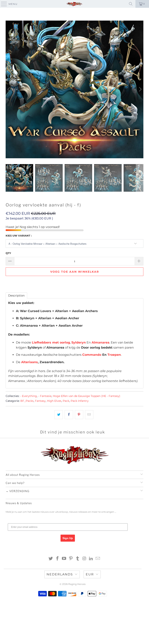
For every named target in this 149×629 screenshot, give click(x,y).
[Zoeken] (130, 4)
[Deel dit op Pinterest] (79, 414)
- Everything (28, 396)
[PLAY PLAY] (74, 89)
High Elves (54, 401)
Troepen (114, 355)
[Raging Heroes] (74, 4)
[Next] (140, 89)
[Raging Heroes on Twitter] (51, 558)
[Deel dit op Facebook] (69, 414)
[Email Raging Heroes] (98, 558)
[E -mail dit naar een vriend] (89, 414)
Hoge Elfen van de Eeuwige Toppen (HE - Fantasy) (86, 396)
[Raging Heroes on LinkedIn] (91, 558)
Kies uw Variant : (19, 235)
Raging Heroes (77, 584)
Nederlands (60, 574)
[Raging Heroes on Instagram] (84, 558)
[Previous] (9, 89)
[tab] (16, 295)
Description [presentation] (16, 295)
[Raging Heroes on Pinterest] (71, 558)
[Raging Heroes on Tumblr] (78, 558)
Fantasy (40, 401)
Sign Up (67, 538)
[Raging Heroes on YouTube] (64, 558)
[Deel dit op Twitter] (59, 414)
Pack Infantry (80, 401)
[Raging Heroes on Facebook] (57, 558)
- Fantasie (44, 396)
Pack (66, 401)
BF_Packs (27, 401)
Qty (8, 253)
